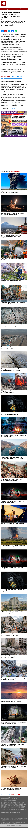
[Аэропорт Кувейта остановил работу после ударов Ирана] (14, 337)
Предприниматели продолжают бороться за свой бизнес (11, 77)
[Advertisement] (14, 152)
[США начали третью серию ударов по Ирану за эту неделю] (14, 491)
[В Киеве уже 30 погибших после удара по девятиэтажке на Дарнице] (14, 712)
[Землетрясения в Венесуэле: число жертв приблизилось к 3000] (14, 668)
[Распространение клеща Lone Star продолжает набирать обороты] (14, 778)
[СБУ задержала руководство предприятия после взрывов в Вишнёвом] (14, 403)
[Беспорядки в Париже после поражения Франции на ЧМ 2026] (14, 425)
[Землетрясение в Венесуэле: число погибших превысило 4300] (14, 469)
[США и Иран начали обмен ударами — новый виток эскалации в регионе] (14, 558)
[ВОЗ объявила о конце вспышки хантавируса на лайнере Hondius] (14, 690)
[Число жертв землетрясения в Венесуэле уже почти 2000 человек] (14, 756)
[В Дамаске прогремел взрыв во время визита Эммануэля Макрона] (14, 602)
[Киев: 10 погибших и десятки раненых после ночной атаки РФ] (14, 646)
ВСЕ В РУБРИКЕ (11, 794)
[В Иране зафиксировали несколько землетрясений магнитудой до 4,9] (14, 315)
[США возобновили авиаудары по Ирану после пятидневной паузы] (14, 203)
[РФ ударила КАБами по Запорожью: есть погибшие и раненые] (14, 381)
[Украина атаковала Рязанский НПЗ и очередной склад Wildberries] (14, 181)
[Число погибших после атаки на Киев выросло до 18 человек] (14, 734)
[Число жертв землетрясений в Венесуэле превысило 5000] (14, 293)
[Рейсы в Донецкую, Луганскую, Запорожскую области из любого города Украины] (14, 123)
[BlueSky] (2, 31)
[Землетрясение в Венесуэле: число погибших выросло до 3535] (14, 624)
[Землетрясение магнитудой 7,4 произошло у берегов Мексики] (14, 359)
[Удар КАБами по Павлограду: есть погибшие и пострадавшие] (14, 271)
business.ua (11, 109)
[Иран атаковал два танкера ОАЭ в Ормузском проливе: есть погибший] (14, 447)
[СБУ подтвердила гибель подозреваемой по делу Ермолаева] (14, 580)
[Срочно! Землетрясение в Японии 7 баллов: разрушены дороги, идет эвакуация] (14, 225)
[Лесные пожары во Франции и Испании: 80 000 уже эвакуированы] (14, 249)
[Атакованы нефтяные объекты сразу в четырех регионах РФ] (14, 536)
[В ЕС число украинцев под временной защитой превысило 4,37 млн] (14, 513)
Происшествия (11, 28)
